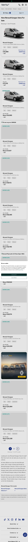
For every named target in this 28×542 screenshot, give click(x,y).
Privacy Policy (20, 269)
